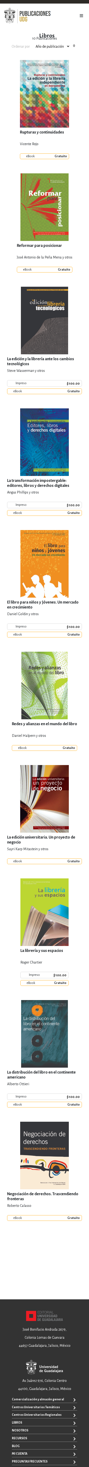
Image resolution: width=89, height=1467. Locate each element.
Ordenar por (21, 46)
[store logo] (27, 15)
